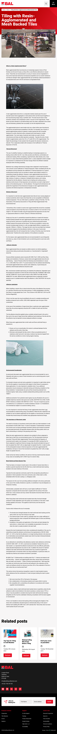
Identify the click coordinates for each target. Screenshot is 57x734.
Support (24, 710)
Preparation (4, 713)
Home (3, 9)
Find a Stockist (46, 718)
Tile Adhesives (4, 716)
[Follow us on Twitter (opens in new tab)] (11, 689)
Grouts (3, 718)
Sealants (3, 721)
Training (24, 716)
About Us (45, 716)
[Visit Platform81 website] (49, 730)
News (8, 9)
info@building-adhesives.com (9, 681)
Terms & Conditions (47, 724)
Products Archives (6, 710)
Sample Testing (25, 721)
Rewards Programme (48, 713)
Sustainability (46, 721)
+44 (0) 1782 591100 (7, 683)
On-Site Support (26, 713)
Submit (49, 701)
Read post (8, 656)
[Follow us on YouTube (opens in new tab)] (2, 689)
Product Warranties (26, 718)
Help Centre (25, 724)
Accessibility (25, 726)
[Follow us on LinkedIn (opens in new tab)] (7, 689)
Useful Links (46, 710)
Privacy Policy (46, 726)
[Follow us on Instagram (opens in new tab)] (15, 689)
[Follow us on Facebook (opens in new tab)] (20, 689)
